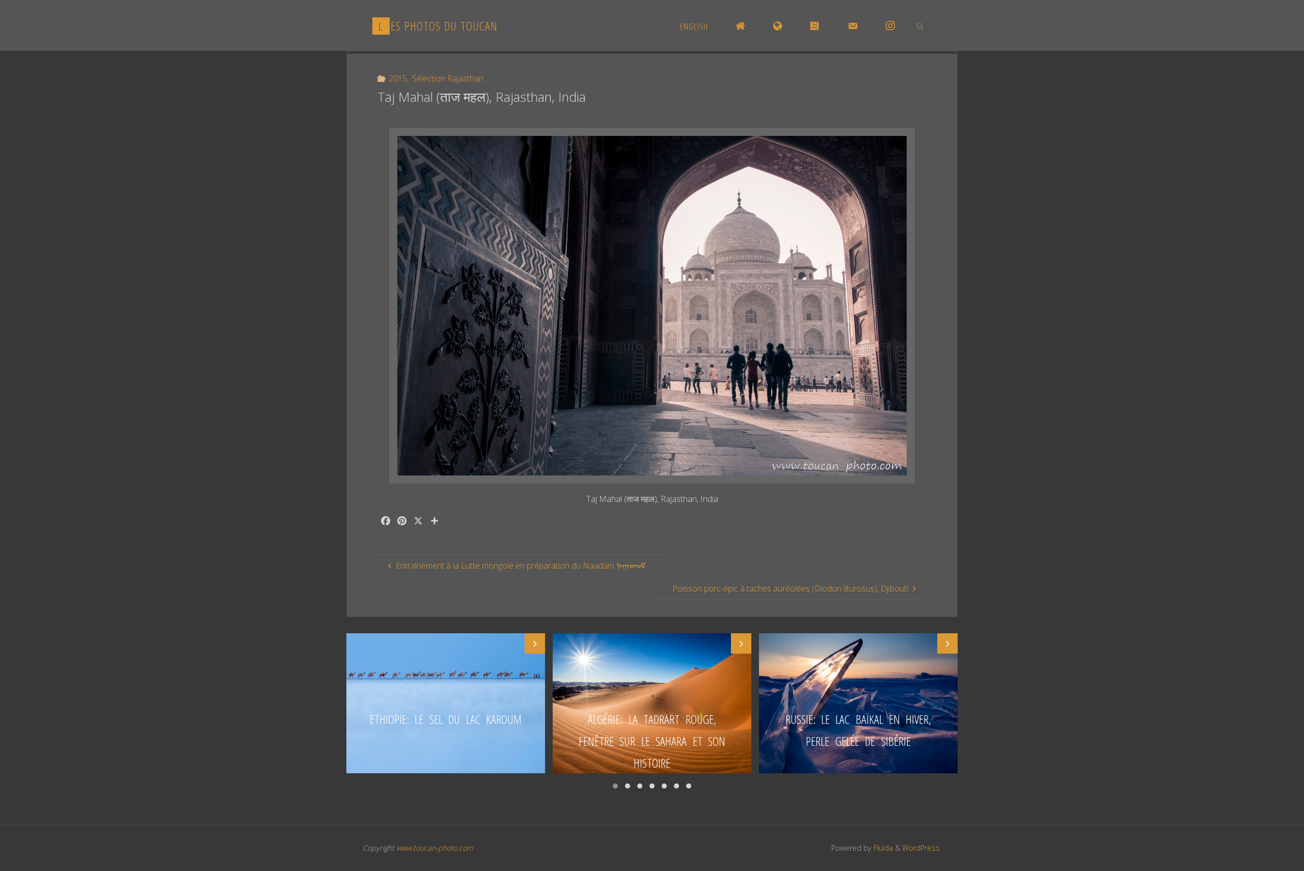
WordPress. (921, 848)
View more (445, 703)
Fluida (882, 848)
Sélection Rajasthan (447, 78)
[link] (920, 26)
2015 (398, 78)
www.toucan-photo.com (434, 848)
